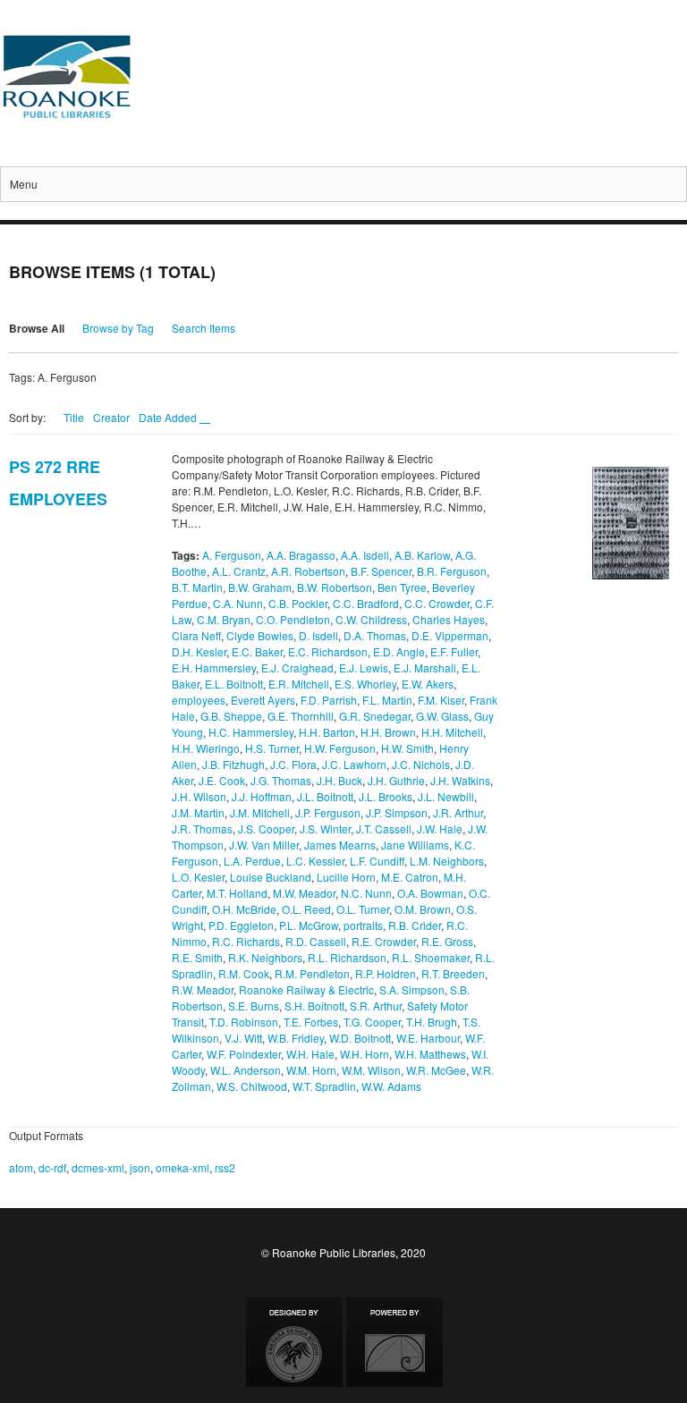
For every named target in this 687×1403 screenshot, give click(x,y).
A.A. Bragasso (301, 554)
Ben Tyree (402, 587)
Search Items (203, 327)
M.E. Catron (409, 876)
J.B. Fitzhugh (233, 764)
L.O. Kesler (198, 876)
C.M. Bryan (223, 619)
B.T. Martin (197, 587)
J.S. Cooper (266, 828)
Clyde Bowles (259, 635)
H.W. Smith (407, 748)
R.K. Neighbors (265, 957)
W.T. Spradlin (324, 1086)
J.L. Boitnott (325, 796)
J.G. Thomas (280, 780)
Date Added (169, 417)
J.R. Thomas (202, 828)
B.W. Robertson (334, 587)
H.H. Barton (327, 732)
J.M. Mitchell (260, 812)
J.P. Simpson (397, 812)
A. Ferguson (231, 554)
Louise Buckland (270, 876)
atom (21, 1167)
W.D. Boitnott (360, 1037)
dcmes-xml (98, 1167)
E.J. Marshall (425, 667)
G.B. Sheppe (231, 715)
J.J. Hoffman (262, 796)
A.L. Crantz (239, 571)
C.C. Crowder (437, 603)
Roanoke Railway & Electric (306, 989)
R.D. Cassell (315, 941)
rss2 (225, 1167)
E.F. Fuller (454, 651)
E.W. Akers (428, 683)
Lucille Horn (346, 876)
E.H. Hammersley (214, 667)
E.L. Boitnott (234, 683)
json (140, 1167)
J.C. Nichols (421, 764)
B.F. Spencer (381, 571)
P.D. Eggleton (241, 925)
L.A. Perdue (252, 860)
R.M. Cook (243, 973)
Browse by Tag (118, 327)
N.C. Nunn (366, 892)
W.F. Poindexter (244, 1053)
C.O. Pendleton (293, 619)
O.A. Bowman (430, 892)
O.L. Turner (362, 909)
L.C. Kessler (315, 860)
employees (198, 699)
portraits (363, 925)
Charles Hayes (448, 619)
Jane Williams (415, 844)
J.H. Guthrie (396, 780)
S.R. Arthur (376, 1005)
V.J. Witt (243, 1037)
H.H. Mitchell (452, 732)
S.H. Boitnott (314, 1005)
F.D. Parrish (329, 699)
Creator (111, 417)
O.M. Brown (422, 909)
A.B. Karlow (422, 554)
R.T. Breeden (453, 973)
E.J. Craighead (297, 667)
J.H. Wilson (199, 796)
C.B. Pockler (297, 603)
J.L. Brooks (385, 796)
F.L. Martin (387, 699)
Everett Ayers (263, 699)
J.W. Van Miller (264, 844)
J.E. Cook (222, 780)
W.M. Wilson (371, 1070)
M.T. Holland (237, 892)
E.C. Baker (257, 651)
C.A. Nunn (238, 603)
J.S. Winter (325, 828)
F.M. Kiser (441, 699)
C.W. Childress (371, 619)
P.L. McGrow (308, 925)
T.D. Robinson (243, 1021)
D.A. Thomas (375, 635)
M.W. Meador (304, 892)
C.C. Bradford (366, 603)
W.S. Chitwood (251, 1086)
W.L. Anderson (245, 1070)
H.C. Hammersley (250, 732)
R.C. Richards (246, 941)
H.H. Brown (388, 732)
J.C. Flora (293, 764)
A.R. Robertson (308, 571)
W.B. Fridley (295, 1037)
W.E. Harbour (428, 1037)
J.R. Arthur (458, 812)
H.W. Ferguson (340, 748)
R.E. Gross (447, 941)
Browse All (36, 328)
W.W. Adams (391, 1086)
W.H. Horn (364, 1053)
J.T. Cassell (383, 828)
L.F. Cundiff (377, 860)
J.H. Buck (339, 780)
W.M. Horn (311, 1070)
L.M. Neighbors (447, 860)
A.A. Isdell (365, 554)
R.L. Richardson (347, 957)
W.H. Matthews (430, 1053)
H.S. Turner (272, 748)
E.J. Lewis (363, 667)
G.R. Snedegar (375, 715)
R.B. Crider (414, 925)
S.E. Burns (253, 1005)
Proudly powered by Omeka (394, 1342)
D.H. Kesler (199, 651)
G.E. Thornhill (300, 715)
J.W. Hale (439, 828)
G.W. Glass (442, 715)
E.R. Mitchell (298, 683)
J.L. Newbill (446, 796)
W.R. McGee (436, 1070)
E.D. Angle (399, 651)
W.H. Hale (310, 1053)
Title (74, 417)
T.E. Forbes (311, 1021)
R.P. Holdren (385, 973)
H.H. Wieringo (206, 748)
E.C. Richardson (328, 651)
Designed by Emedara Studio (294, 1342)
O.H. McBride (244, 909)
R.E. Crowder (384, 941)
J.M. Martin (198, 812)
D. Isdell (318, 635)
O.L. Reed (306, 909)
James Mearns (340, 844)
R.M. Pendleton (312, 973)
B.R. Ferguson (452, 571)
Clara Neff (196, 635)
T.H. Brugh (431, 1021)
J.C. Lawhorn (354, 764)
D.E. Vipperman (449, 635)
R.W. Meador (202, 989)
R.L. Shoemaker (431, 957)
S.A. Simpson (412, 989)
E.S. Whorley (365, 683)
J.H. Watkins (460, 780)
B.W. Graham (260, 587)
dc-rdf (52, 1167)
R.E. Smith (197, 957)
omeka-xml (182, 1167)
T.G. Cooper (372, 1021)
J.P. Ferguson (327, 812)
